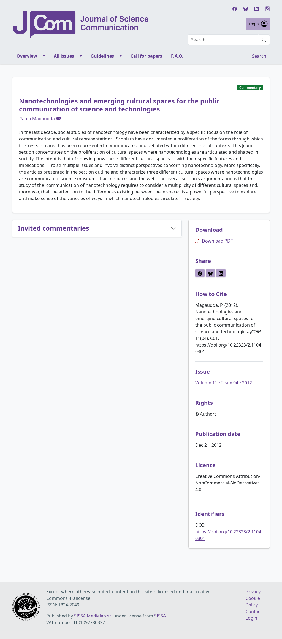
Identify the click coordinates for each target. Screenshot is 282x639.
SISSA (160, 616)
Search (259, 56)
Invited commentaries (53, 228)
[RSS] (267, 9)
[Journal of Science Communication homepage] (81, 24)
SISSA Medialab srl (93, 616)
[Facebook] (234, 9)
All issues (64, 56)
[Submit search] (264, 39)
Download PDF (217, 241)
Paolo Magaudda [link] (37, 119)
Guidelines (102, 56)
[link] (58, 118)
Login (254, 23)
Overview (27, 56)
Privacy (253, 592)
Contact (254, 611)
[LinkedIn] (256, 9)
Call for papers (146, 56)
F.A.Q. (177, 56)
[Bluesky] (245, 9)
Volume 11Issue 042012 (223, 383)
